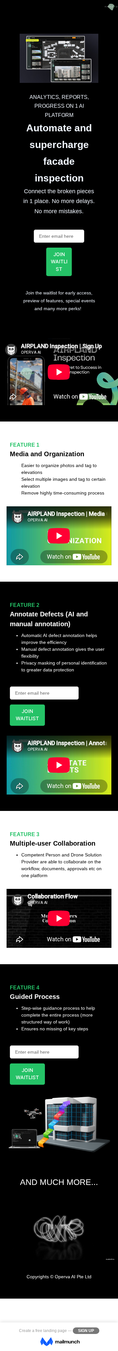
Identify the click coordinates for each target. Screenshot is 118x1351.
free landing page (51, 1330)
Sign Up (86, 1330)
